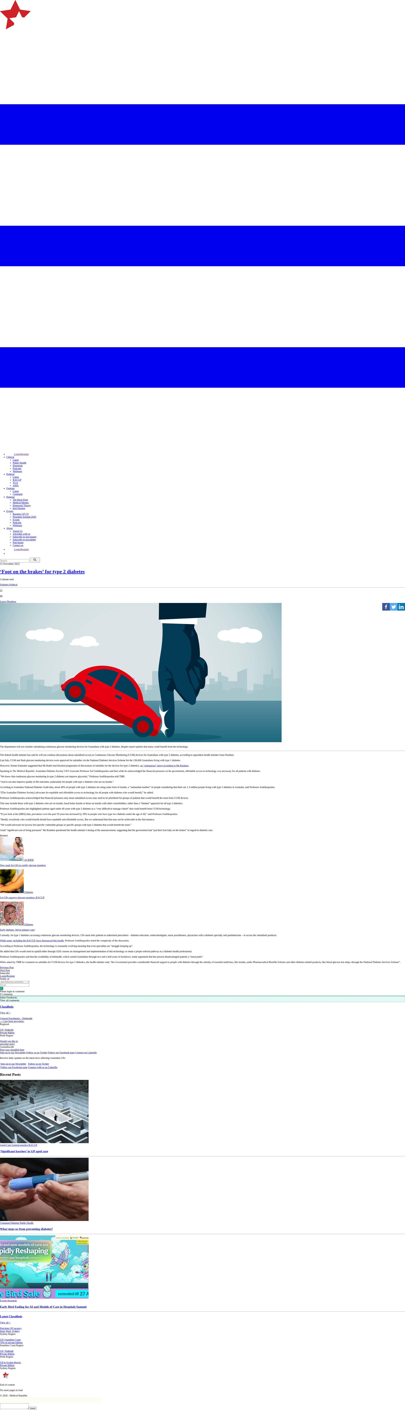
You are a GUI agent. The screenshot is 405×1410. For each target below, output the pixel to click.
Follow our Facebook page (61, 1052)
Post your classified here (12, 1049)
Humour (10, 497)
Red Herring (19, 508)
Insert (32, 1408)
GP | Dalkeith (6, 1029)
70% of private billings (11, 1342)
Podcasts (17, 468)
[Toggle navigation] (4, 42)
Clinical (10, 457)
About (9, 528)
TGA (15, 482)
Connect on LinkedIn (86, 1052)
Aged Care (6, 1145)
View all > (5, 1012)
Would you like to (9, 1041)
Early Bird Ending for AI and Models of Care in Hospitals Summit (43, 1306)
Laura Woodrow (8, 601)
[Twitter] (393, 607)
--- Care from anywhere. (12, 1021)
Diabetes (4, 584)
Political (10, 474)
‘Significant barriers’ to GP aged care (24, 1151)
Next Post (5, 970)
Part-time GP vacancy (11, 1328)
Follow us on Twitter (36, 1052)
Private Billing (7, 1032)
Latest (16, 460)
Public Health (19, 462)
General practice (20, 1145)
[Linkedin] (401, 607)
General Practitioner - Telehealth (16, 1018)
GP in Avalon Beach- (10, 1362)
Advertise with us (21, 534)
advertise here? (7, 1044)
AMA (16, 485)
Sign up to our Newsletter (13, 1052)
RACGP (17, 479)
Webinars (17, 471)
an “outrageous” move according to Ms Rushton (164, 765)
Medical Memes (21, 502)
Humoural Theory (22, 505)
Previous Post (7, 967)
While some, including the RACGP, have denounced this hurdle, (32, 940)
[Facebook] (386, 607)
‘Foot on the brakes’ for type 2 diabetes (42, 571)
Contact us (18, 545)
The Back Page (20, 499)
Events (9, 511)
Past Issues (18, 542)
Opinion (10, 488)
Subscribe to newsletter (24, 539)
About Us (17, 531)
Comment (17, 494)
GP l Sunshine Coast (10, 1339)
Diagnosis (18, 465)
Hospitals (12, 1300)
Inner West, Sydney (10, 1331)
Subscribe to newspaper (24, 536)
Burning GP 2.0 (20, 514)
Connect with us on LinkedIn (42, 1067)
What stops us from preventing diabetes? (26, 1229)
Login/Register (21, 454)
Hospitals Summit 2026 (24, 517)
